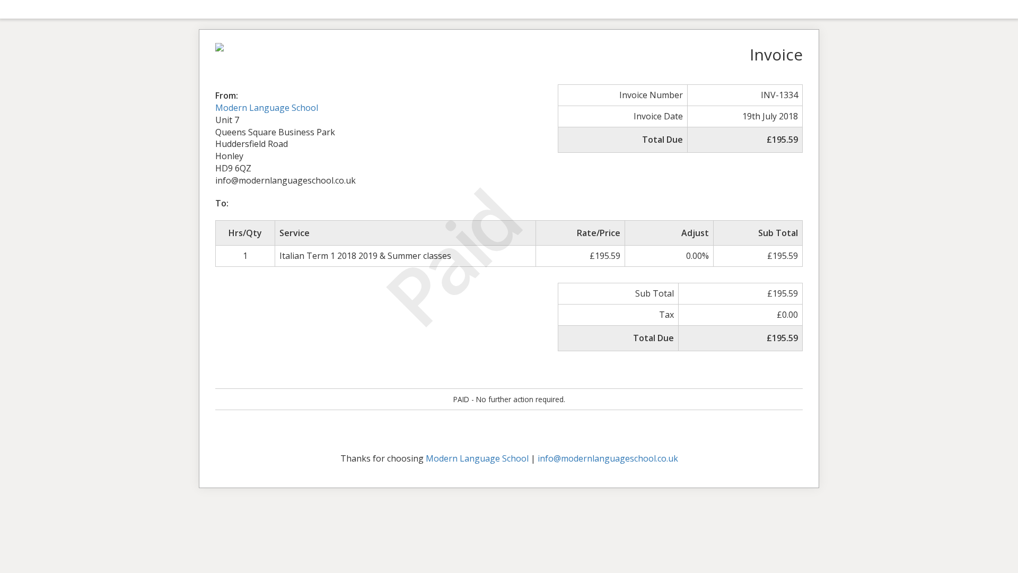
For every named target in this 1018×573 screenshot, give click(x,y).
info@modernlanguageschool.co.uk (608, 458)
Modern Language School (266, 108)
